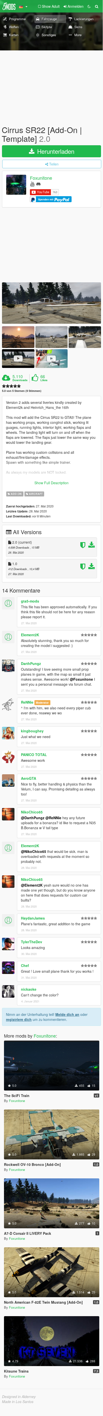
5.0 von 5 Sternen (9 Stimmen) (21, 390)
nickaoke (28, 989)
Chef (25, 965)
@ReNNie (53, 817)
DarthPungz (31, 663)
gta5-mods (30, 601)
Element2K (30, 634)
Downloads (19, 380)
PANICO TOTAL (34, 754)
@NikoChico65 (33, 851)
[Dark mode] (89, 6)
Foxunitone (41, 178)
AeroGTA (28, 778)
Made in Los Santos (17, 1401)
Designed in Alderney (19, 1396)
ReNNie (27, 702)
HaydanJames (33, 918)
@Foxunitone (81, 679)
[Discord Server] (38, 183)
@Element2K (32, 885)
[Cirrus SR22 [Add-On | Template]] (51, 303)
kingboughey (32, 730)
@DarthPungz (32, 817)
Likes (43, 380)
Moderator (42, 702)
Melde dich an (67, 1014)
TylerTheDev (31, 941)
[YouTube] (32, 183)
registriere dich (19, 1019)
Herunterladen (54, 151)
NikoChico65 (32, 811)
